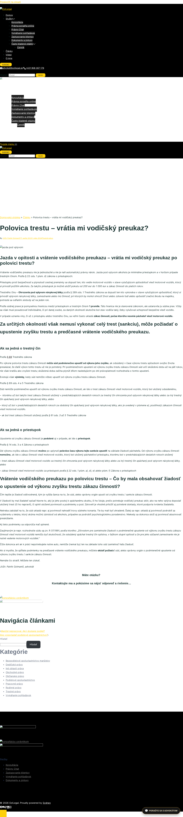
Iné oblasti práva (15, 668)
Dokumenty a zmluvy (21, 40)
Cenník (20, 47)
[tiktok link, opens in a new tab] (6, 806)
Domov (9, 15)
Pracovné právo (14, 683)
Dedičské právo (14, 664)
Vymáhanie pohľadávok (23, 33)
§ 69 (9, 357)
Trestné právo (47, 238)
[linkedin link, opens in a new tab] (8, 806)
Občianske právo (15, 676)
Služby (9, 18)
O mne (9, 58)
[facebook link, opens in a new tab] (1, 806)
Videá (8, 54)
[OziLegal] (6, 9)
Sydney (47, 802)
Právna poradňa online (22, 25)
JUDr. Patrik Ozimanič (11, 238)
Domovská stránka (10, 217)
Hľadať (3, 638)
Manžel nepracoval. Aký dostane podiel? (23, 631)
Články (9, 51)
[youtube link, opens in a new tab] (3, 806)
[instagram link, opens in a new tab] (10, 806)
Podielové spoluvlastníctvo (20, 680)
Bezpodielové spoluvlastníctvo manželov (28, 660)
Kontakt (5, 64)
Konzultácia (17, 22)
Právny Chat (17, 29)
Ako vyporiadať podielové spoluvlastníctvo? (24, 635)
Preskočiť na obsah (10, 1)
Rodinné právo (13, 687)
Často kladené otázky (22, 43)
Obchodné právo (15, 672)
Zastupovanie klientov (22, 36)
